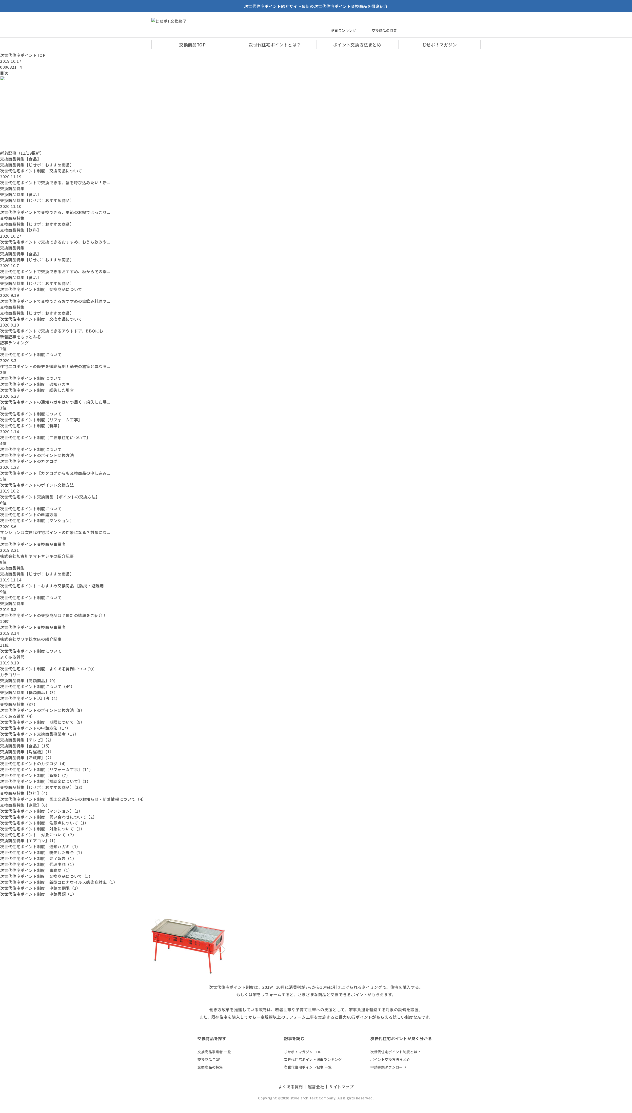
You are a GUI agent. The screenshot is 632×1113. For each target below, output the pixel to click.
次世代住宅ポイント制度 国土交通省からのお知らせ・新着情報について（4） (73, 799)
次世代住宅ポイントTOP (23, 55)
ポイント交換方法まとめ (357, 44)
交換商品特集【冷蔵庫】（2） (27, 758)
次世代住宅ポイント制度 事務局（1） (36, 870)
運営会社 (316, 1087)
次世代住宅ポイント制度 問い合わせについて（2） (48, 817)
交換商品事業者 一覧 (214, 1051)
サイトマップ (341, 1087)
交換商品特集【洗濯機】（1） (27, 752)
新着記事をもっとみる (20, 337)
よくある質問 (290, 1087)
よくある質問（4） (17, 716)
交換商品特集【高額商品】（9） (29, 680)
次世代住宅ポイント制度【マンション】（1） (41, 811)
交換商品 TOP (209, 1059)
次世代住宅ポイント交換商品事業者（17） (39, 734)
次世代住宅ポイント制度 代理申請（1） (38, 864)
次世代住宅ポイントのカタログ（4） (34, 763)
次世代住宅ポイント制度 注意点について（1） (44, 823)
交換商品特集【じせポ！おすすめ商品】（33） (42, 787)
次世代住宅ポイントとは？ (275, 44)
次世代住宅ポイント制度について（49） (37, 686)
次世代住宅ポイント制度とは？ (395, 1051)
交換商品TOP (192, 44)
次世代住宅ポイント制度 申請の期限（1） (40, 888)
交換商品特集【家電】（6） (25, 805)
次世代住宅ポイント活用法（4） (30, 698)
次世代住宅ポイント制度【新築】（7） (35, 775)
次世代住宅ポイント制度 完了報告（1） (38, 858)
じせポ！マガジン (439, 44)
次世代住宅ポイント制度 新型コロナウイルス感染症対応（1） (59, 882)
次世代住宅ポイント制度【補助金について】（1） (45, 781)
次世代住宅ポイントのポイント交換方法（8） (42, 710)
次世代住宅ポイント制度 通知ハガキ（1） (40, 846)
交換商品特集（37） (19, 704)
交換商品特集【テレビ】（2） (27, 740)
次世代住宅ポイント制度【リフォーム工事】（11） (46, 769)
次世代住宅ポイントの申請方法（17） (35, 728)
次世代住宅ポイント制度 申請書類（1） (38, 894)
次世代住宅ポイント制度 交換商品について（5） (46, 876)
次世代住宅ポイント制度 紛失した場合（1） (42, 852)
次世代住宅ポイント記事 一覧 (308, 1067)
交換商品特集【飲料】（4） (25, 793)
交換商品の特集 (384, 30)
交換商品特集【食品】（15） (26, 746)
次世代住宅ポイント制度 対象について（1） (42, 829)
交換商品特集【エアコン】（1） (29, 841)
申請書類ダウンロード (388, 1067)
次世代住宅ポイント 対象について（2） (38, 835)
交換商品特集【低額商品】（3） (29, 692)
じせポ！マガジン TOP (303, 1051)
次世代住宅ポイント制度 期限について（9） (42, 722)
